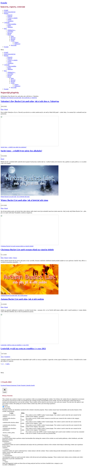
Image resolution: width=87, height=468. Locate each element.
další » (8, 364)
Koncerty (9, 15)
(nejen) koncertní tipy (10, 12)
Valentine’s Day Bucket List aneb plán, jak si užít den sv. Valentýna (30, 101)
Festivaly (9, 16)
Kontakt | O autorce (11, 366)
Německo (10, 27)
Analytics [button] (4, 447)
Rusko (9, 25)
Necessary (7, 406)
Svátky (13, 40)
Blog (5, 28)
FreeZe (4, 3)
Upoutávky (10, 21)
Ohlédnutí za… (11, 30)
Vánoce (16, 42)
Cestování (6, 22)
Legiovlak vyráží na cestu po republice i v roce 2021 (23, 348)
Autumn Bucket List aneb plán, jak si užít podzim (22, 299)
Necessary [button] (5, 405)
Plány (12, 36)
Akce (2, 356)
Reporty (6, 13)
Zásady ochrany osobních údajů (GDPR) (17, 369)
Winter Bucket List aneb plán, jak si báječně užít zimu (24, 200)
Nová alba (13, 45)
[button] (43, 49)
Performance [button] (5, 441)
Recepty (9, 33)
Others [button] (4, 460)
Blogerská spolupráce (11, 368)
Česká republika (11, 24)
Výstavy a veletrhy (12, 18)
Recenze (13, 37)
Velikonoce (17, 43)
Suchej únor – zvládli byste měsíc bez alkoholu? (21, 151)
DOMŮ (6, 10)
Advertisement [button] (6, 454)
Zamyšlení (10, 31)
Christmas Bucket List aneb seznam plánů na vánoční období (27, 250)
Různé (9, 34)
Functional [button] (5, 435)
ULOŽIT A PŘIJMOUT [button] (9, 465)
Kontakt (6, 47)
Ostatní (9, 19)
